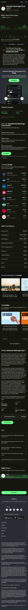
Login (21, 1)
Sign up (2, 39)
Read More (5, 338)
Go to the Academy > (15, 343)
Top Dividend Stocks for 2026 (10, 326)
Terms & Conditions (13, 587)
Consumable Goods (9, 416)
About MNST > (12, 44)
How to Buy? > (20, 44)
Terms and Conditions (20, 581)
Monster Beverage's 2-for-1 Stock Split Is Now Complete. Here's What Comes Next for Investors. (10, 295)
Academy (5, 157)
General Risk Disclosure (5, 587)
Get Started (7, 422)
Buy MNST (14, 80)
